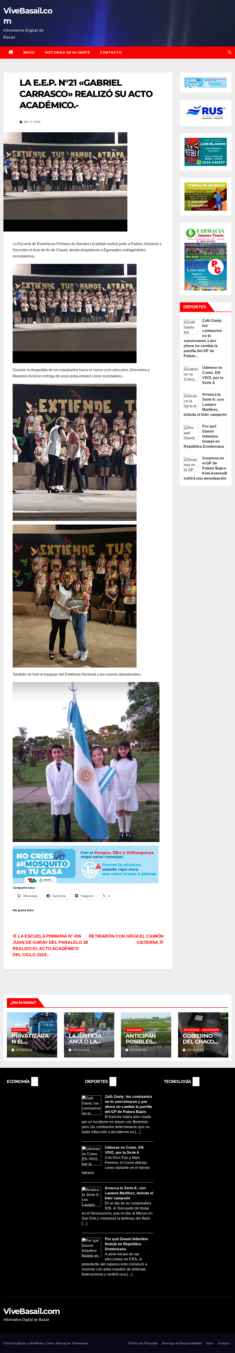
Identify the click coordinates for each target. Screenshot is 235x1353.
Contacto (111, 52)
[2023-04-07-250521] (86, 864)
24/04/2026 (138, 1050)
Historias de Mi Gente (67, 52)
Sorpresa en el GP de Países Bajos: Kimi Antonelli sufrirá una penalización (205, 468)
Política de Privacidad (142, 1343)
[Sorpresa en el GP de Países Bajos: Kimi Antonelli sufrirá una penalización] (191, 464)
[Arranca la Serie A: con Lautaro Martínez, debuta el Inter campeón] (191, 400)
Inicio (29, 52)
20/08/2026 (24, 1050)
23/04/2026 (195, 1050)
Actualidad (20, 1030)
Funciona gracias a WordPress (24, 1343)
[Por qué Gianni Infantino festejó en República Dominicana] (191, 432)
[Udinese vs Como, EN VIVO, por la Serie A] (191, 373)
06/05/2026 (81, 1050)
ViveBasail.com (31, 1311)
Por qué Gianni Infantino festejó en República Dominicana (204, 436)
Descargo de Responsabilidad (181, 1343)
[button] (230, 52)
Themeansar (80, 1343)
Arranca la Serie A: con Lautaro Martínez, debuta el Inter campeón (205, 404)
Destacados (210, 1030)
